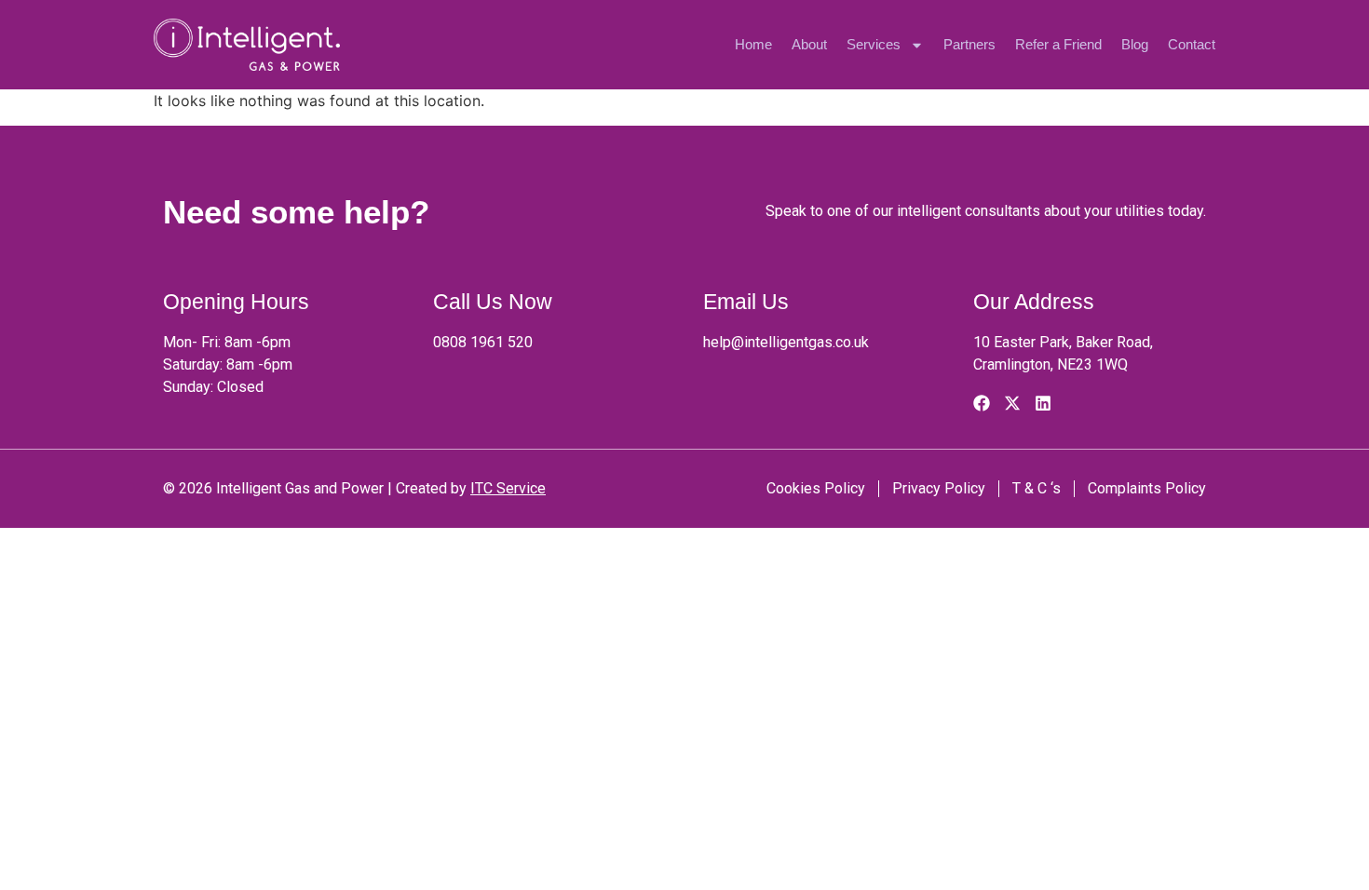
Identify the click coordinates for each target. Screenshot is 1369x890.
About (809, 44)
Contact (1191, 44)
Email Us (746, 302)
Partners (969, 44)
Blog (1134, 44)
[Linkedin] (1043, 403)
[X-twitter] (1012, 403)
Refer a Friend (1058, 44)
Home (753, 44)
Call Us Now (492, 302)
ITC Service (508, 488)
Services (874, 44)
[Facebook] (981, 403)
